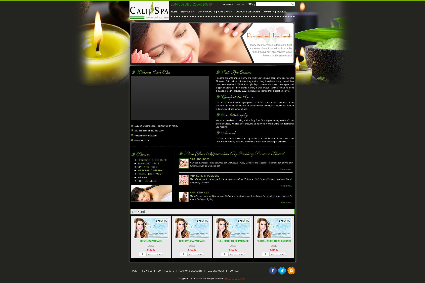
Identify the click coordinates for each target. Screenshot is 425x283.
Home (174, 11)
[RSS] (291, 274)
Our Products (206, 11)
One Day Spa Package (192, 241)
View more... (286, 169)
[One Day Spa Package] (192, 228)
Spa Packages (147, 167)
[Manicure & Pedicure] (212, 65)
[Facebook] (273, 274)
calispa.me (201, 279)
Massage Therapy (150, 170)
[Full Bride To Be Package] (233, 228)
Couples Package (151, 241)
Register (228, 4)
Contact (234, 271)
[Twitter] (282, 274)
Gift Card (224, 11)
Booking (282, 11)
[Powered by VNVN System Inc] (234, 279)
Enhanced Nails (148, 163)
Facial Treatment (150, 174)
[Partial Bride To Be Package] (274, 228)
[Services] (151, 201)
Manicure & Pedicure (152, 160)
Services (186, 11)
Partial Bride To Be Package (274, 241)
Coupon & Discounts (248, 11)
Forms (268, 11)
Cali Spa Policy (217, 270)
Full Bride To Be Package (233, 241)
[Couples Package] (151, 228)
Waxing (142, 177)
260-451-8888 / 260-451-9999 (191, 4)
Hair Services (147, 181)
